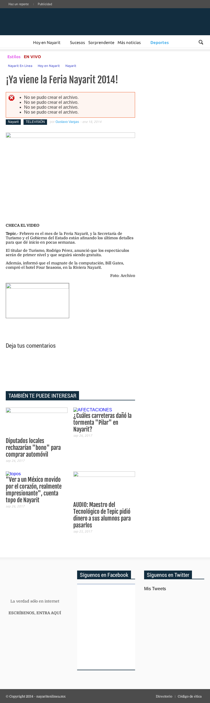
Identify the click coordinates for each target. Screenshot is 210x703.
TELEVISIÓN (35, 122)
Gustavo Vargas (67, 122)
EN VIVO (32, 56)
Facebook (169, 9)
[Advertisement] (71, 371)
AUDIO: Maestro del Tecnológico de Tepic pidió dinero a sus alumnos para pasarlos (102, 515)
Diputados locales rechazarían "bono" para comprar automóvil (33, 447)
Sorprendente (101, 42)
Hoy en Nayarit (46, 42)
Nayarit (70, 65)
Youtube (202, 9)
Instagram (185, 9)
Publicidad (45, 4)
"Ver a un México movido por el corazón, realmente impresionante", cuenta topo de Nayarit (34, 490)
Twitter (194, 9)
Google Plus (177, 9)
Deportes (159, 42)
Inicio (40, 21)
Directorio (164, 696)
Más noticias (129, 42)
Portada (12, 42)
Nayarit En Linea (20, 65)
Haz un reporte (18, 4)
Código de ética (190, 696)
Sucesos (77, 42)
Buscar (200, 42)
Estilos (14, 56)
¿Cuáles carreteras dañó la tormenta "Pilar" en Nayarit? (102, 422)
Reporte (25, 42)
